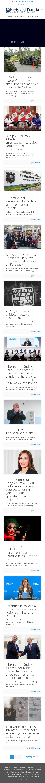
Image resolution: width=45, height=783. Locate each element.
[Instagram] (27, 4)
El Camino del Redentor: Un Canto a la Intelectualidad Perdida (21, 203)
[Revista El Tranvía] (22, 10)
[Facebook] (18, 4)
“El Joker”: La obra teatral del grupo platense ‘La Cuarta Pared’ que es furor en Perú (21, 552)
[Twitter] (21, 4)
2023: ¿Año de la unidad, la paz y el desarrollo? (18, 314)
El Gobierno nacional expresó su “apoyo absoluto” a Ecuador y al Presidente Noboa (22, 82)
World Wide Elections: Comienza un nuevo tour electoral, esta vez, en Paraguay (22, 259)
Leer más (36, 101)
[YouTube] (24, 4)
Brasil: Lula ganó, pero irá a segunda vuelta (21, 431)
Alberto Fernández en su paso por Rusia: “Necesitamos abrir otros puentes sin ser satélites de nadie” (21, 671)
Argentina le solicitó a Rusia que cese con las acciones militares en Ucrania (21, 611)
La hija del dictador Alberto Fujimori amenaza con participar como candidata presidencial (22, 142)
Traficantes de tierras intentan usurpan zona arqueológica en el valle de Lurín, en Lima (22, 731)
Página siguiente (30, 757)
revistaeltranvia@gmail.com (23, 2)
